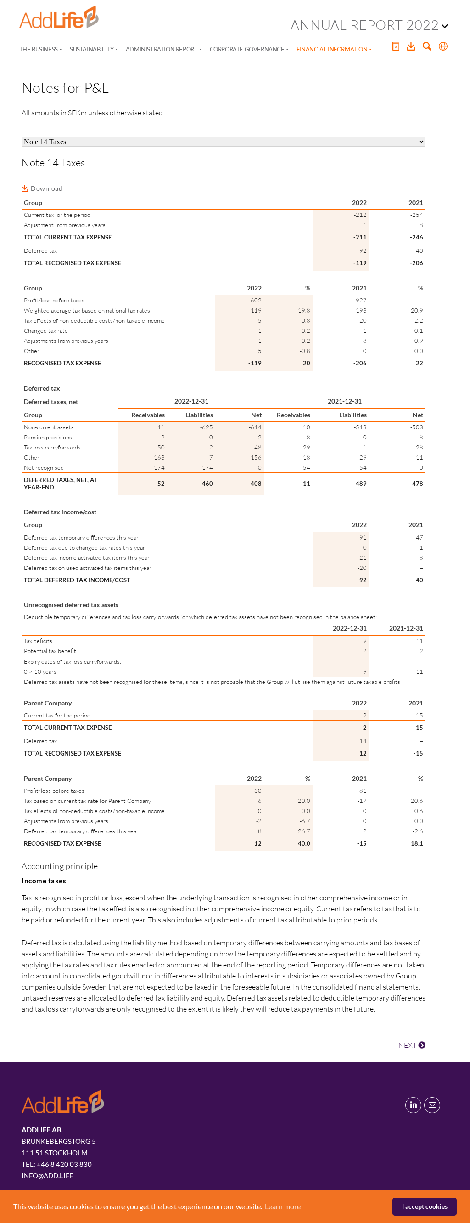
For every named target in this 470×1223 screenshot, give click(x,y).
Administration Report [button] (162, 49)
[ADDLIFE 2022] (59, 17)
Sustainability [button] (91, 49)
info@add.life (47, 1176)
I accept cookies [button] (425, 1206)
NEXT (408, 1045)
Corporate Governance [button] (247, 49)
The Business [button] (38, 49)
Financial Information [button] (332, 49)
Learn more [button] (283, 1206)
